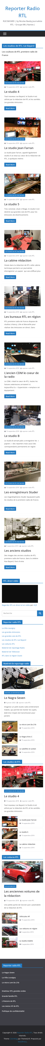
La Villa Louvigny (8, 628)
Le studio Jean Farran (18, 148)
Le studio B (12, 436)
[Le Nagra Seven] (22, 678)
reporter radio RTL (28, 87)
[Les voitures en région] (10, 930)
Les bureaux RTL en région (22, 317)
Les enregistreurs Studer (21, 492)
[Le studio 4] (22, 71)
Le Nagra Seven (14, 698)
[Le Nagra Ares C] (10, 738)
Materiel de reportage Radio (13, 648)
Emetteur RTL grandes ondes (14, 991)
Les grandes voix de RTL (11, 636)
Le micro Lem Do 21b (27, 724)
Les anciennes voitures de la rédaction (22, 893)
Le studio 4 (11, 92)
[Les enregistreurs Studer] (22, 472)
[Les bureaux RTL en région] (22, 296)
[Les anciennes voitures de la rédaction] (22, 872)
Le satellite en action (27, 749)
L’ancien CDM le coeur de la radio (21, 375)
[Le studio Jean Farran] (22, 127)
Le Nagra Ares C (25, 737)
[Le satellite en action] (10, 750)
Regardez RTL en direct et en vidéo (16, 605)
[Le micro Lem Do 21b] (10, 726)
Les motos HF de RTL (10, 1006)
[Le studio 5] (22, 184)
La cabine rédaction (17, 260)
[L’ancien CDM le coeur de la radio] (22, 352)
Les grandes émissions (11, 632)
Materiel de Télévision (11, 652)
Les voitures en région (28, 928)
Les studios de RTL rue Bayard (14, 83)
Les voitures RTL (8, 644)
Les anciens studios (17, 550)
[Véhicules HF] (10, 918)
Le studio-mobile (26, 941)
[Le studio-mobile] (10, 942)
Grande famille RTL (9, 996)
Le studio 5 (11, 204)
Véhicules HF (24, 916)
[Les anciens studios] (22, 529)
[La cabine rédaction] (22, 240)
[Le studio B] (22, 415)
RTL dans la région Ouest (12, 656)
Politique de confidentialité (13, 1011)
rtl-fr (35, 605)
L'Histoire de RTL (9, 1001)
